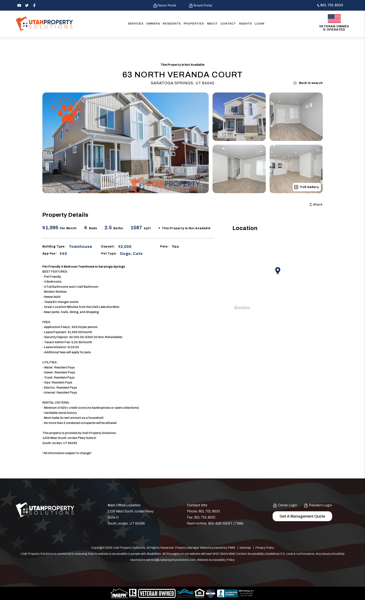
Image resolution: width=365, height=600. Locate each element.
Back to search (311, 83)
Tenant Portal (202, 5)
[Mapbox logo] (242, 308)
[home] (44, 23)
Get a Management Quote (302, 516)
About (212, 23)
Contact (228, 23)
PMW (231, 547)
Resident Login (320, 505)
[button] (19, 5)
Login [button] (259, 23)
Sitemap (245, 547)
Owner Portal (166, 5)
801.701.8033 (331, 5)
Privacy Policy (264, 547)
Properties (194, 23)
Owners (153, 23)
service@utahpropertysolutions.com (171, 559)
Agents (245, 23)
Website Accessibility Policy (216, 559)
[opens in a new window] (210, 593)
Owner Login (287, 505)
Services (135, 23)
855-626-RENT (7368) (226, 523)
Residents (172, 23)
